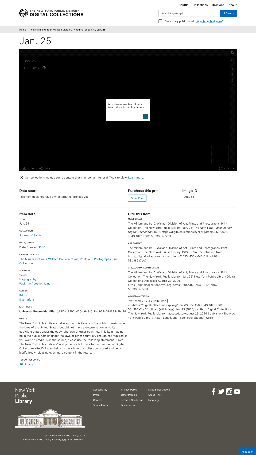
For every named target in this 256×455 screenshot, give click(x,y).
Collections (200, 5)
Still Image (26, 364)
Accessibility (100, 389)
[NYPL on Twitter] (221, 392)
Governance (128, 405)
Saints (23, 275)
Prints (23, 295)
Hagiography (27, 279)
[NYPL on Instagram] (229, 392)
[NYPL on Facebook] (213, 392)
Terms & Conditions (132, 400)
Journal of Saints (30, 235)
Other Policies (129, 394)
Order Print (137, 198)
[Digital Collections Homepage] (51, 13)
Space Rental (100, 405)
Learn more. (136, 177)
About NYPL (155, 394)
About (232, 5)
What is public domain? (210, 21)
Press (96, 394)
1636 (42, 247)
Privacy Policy (129, 389)
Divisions (218, 5)
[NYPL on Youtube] (236, 392)
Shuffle (183, 5)
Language (154, 400)
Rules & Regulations (159, 389)
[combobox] (189, 13)
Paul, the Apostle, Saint (34, 283)
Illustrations (26, 299)
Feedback (247, 451)
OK (145, 116)
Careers (97, 400)
